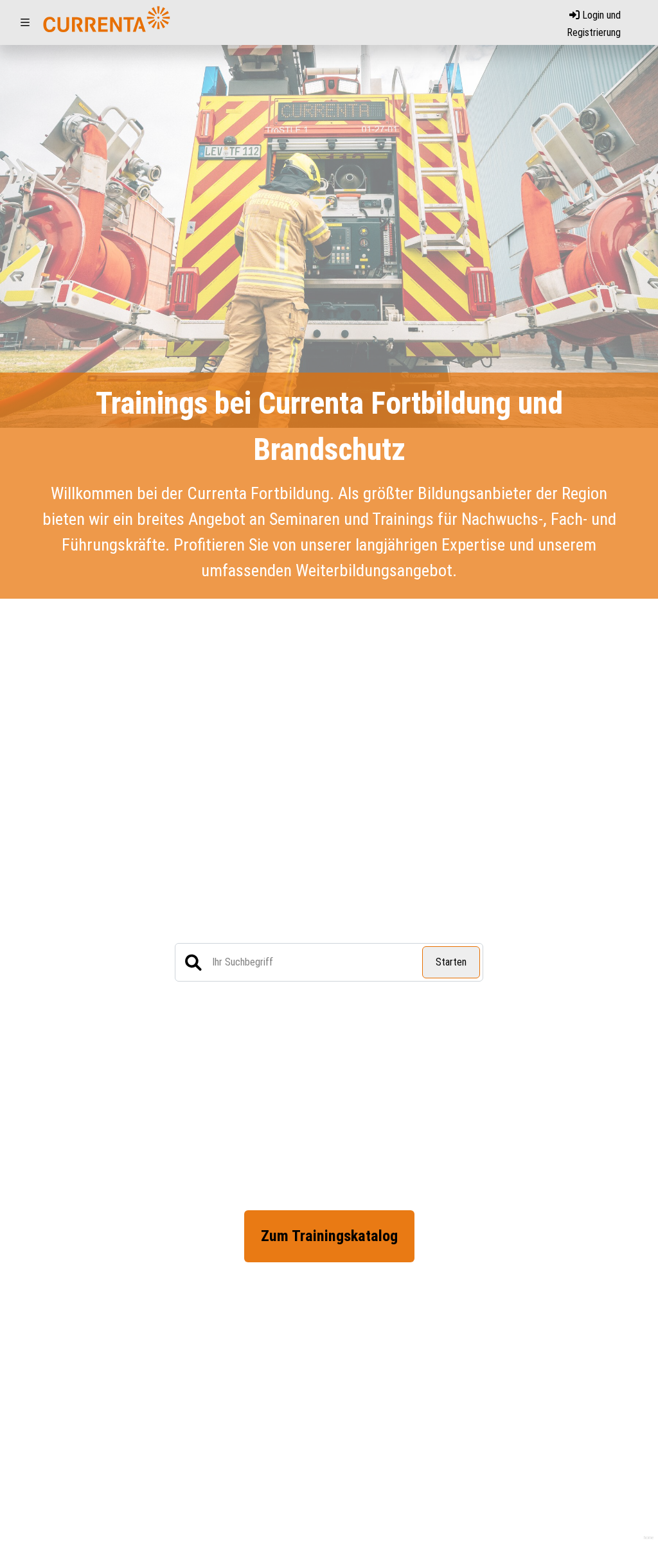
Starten (451, 962)
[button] (25, 22)
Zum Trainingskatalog (329, 1236)
